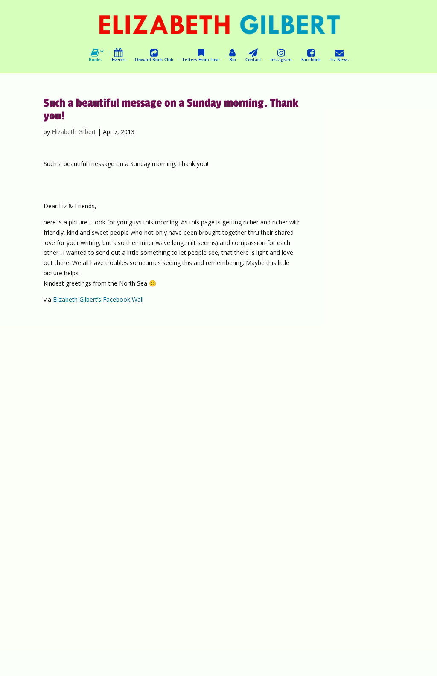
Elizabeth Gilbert (74, 132)
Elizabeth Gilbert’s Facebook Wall (98, 299)
